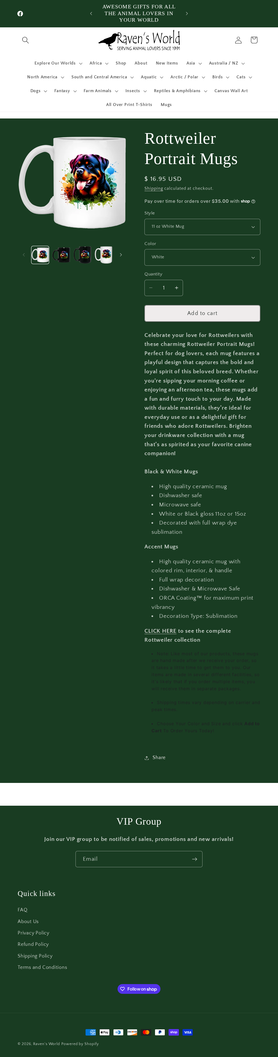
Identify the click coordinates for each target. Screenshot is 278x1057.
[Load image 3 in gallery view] (82, 255)
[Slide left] (24, 255)
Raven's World (46, 1044)
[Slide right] (121, 255)
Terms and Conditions (42, 967)
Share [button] (159, 757)
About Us (28, 921)
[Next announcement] (187, 13)
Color (150, 243)
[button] (25, 40)
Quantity (153, 274)
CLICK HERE (160, 631)
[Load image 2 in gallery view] (61, 255)
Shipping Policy (35, 956)
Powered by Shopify (80, 1044)
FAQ (22, 910)
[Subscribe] (194, 859)
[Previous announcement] (91, 13)
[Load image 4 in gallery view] (103, 255)
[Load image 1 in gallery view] (40, 255)
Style (149, 213)
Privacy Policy (33, 933)
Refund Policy (33, 944)
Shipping (153, 188)
